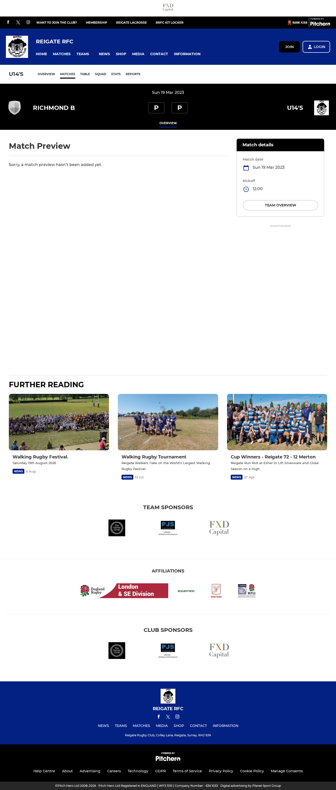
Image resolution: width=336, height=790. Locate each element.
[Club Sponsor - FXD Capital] (168, 8)
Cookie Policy (252, 771)
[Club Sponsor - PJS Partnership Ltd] (168, 529)
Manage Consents (287, 771)
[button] (41, 54)
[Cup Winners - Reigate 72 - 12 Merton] (277, 422)
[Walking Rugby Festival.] (59, 422)
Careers (114, 771)
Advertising (90, 771)
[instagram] (28, 22)
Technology (138, 771)
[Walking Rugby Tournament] (168, 422)
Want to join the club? (56, 22)
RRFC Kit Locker (169, 22)
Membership (96, 22)
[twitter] (18, 23)
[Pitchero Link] (320, 25)
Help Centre (44, 771)
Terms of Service (187, 771)
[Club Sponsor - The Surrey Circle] (117, 529)
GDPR (160, 771)
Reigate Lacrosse (131, 22)
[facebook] (8, 22)
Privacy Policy (221, 771)
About (67, 771)
